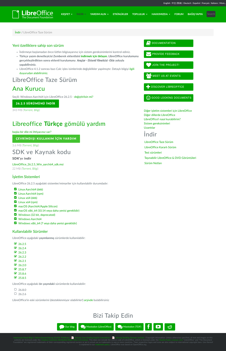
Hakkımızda (160, 14)
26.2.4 (22, 248)
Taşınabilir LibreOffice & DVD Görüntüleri (170, 158)
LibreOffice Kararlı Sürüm (160, 147)
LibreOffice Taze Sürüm (158, 142)
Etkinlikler (120, 14)
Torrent (28, 110)
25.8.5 (22, 278)
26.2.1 (22, 261)
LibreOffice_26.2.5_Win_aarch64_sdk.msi (38, 164)
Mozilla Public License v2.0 (170, 340)
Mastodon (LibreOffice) (98, 327)
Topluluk (138, 14)
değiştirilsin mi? (83, 96)
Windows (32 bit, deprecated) (36, 215)
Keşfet (65, 14)
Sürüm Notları (153, 163)
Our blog (69, 327)
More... (222, 3)
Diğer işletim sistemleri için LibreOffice (168, 110)
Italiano (214, 3)
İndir (80, 14)
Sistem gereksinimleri (157, 123)
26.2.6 (22, 294)
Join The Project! (165, 65)
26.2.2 (22, 256)
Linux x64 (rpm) (27, 202)
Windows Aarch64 (29, 219)
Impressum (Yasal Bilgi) (23, 338)
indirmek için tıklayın (94, 56)
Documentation (163, 43)
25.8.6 (22, 273)
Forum (178, 14)
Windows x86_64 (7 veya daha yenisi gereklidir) (47, 223)
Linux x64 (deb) (27, 198)
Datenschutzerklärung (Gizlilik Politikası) (52, 338)
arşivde (88, 300)
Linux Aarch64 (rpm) (30, 193)
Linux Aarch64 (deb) (30, 189)
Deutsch (187, 3)
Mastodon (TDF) (132, 327)
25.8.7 (22, 269)
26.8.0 (22, 290)
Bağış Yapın (195, 14)
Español (196, 3)
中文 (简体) (177, 3)
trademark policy (102, 345)
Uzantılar (149, 127)
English (166, 3)
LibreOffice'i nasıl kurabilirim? (162, 119)
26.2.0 (22, 265)
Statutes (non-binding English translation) (92, 338)
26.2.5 (22, 244)
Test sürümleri (153, 152)
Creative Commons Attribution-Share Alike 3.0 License (64, 340)
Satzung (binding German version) (129, 338)
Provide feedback (165, 54)
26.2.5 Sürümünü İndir (35, 103)
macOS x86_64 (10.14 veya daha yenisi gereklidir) (48, 210)
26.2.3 (22, 252)
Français (205, 3)
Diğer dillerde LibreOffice (159, 115)
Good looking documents (171, 97)
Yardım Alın (98, 14)
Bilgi (36, 110)
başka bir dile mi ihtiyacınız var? (31, 132)
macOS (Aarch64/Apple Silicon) (37, 206)
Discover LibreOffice (167, 86)
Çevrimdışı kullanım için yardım (46, 138)
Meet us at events (166, 75)
